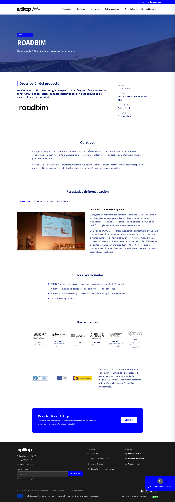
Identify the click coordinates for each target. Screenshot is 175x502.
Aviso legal (44, 490)
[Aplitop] (28, 9)
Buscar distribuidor (136, 458)
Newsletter (23, 469)
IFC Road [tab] (38, 201)
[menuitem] (67, 9)
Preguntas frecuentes (99, 458)
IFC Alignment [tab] (25, 201)
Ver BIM (129, 420)
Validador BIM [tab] (62, 201)
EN (144, 2)
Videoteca (93, 453)
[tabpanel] (87, 231)
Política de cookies (76, 490)
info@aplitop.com (27, 464)
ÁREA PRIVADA (154, 2)
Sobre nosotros (134, 453)
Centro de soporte (96, 464)
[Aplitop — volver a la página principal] (24, 450)
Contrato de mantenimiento (102, 469)
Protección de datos (59, 490)
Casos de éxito (134, 464)
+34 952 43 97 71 (26, 460)
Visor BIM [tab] (49, 201)
